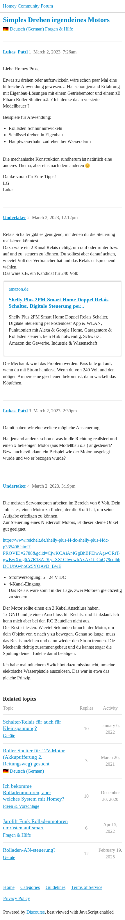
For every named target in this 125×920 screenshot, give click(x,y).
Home (9, 887)
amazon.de (18, 289)
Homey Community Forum (28, 5)
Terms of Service (86, 887)
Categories (30, 887)
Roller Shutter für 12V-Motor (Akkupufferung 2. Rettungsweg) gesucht (34, 757)
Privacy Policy (16, 898)
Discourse (35, 912)
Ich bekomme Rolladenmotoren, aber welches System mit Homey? (33, 792)
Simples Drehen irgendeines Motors (56, 20)
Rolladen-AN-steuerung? (29, 850)
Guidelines (55, 887)
